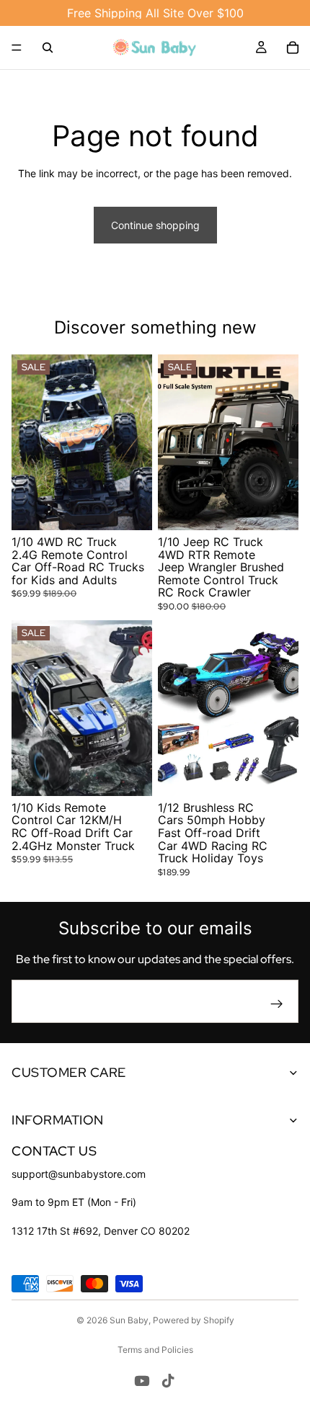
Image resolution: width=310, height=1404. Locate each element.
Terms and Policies (155, 1349)
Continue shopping (155, 225)
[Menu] (16, 47)
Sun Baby (129, 1320)
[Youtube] (142, 1381)
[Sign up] (277, 1004)
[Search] (47, 47)
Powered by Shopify (193, 1320)
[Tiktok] (168, 1381)
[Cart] (293, 47)
